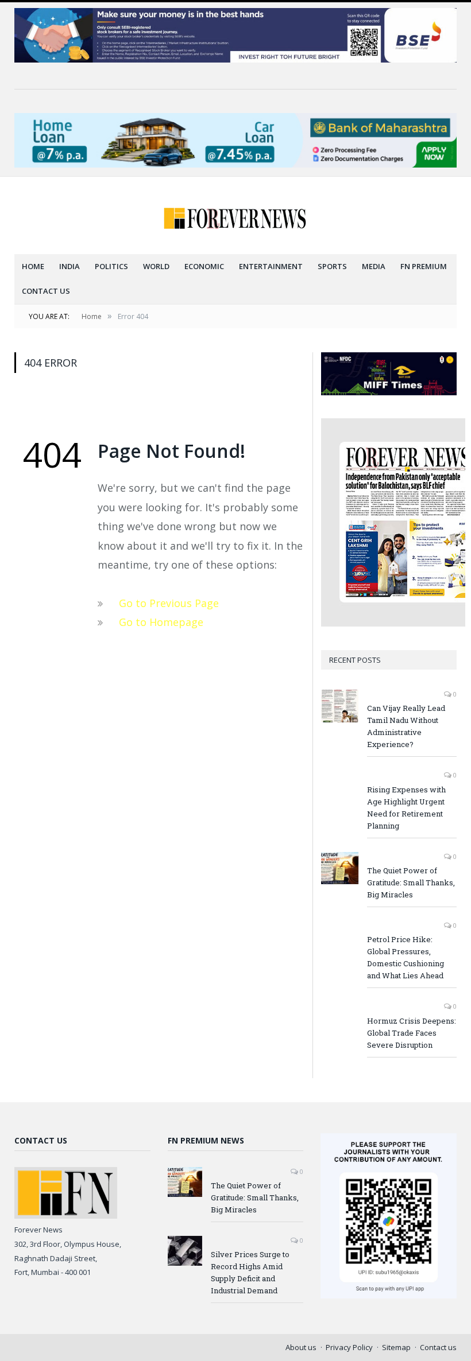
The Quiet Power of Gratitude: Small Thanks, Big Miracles (411, 882)
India (69, 266)
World (156, 266)
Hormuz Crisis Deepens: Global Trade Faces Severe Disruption (411, 1033)
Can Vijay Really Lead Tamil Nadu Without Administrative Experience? (406, 726)
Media (373, 266)
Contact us (46, 291)
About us (300, 1347)
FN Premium (423, 266)
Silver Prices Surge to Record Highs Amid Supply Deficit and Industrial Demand (250, 1272)
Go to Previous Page (169, 603)
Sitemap (396, 1347)
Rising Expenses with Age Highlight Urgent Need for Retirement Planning (406, 807)
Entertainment (271, 266)
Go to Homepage (161, 622)
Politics (111, 266)
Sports (332, 266)
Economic (204, 266)
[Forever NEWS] (235, 215)
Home (33, 266)
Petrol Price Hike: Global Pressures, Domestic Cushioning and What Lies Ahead (405, 957)
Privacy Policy (349, 1347)
